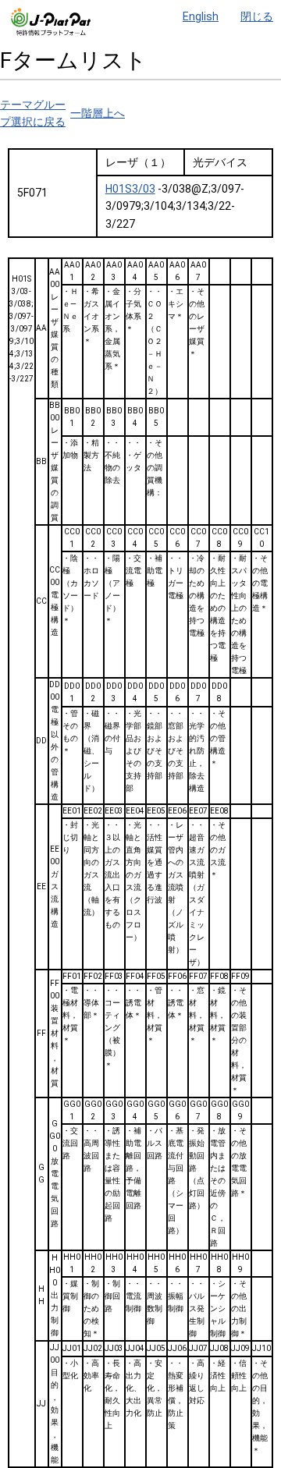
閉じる (256, 16)
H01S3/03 (130, 189)
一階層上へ (97, 113)
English (201, 16)
